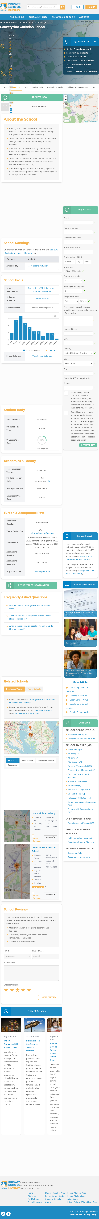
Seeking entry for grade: (74, 286)
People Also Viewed (14, 689)
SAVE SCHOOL (39, 107)
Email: (66, 218)
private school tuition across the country (79, 558)
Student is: (68, 267)
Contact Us (50, 1202)
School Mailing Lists (76, 1196)
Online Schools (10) (76, 794)
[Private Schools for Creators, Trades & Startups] (34, 1025)
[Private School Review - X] (3, 1214)
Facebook (8, 1213)
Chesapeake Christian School (26, 713)
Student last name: (72, 247)
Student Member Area (55, 1193)
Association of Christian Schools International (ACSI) (42, 290)
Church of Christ (42, 299)
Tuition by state (75, 853)
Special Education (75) (78, 781)
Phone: (67, 383)
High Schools (27, 760)
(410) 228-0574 (11, 75)
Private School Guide (54, 1196)
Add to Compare (37, 838)
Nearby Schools (34, 689)
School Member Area (76, 1193)
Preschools (12, 765)
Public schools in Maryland (80, 838)
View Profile (50, 837)
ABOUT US (84, 17)
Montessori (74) (75, 762)
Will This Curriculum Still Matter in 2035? (11, 1044)
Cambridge (10, 46)
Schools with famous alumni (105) (80, 811)
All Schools (12, 760)
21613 (10, 59)
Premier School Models (80, 712)
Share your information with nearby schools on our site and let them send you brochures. (82, 400)
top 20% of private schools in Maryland (31, 251)
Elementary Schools (46, 760)
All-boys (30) (73, 758)
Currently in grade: (72, 276)
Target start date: (71, 297)
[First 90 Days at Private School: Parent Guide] (55, 1025)
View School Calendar (42, 356)
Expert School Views (79, 700)
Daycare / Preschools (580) (80, 766)
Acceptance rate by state (79, 857)
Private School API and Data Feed (82, 1202)
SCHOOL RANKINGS (38, 17)
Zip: (65, 369)
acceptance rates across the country (80, 572)
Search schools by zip (77, 734)
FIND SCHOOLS (17, 17)
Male (68, 271)
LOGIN (78, 7)
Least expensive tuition (37, 266)
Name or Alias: (38, 951)
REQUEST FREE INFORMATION (33, 585)
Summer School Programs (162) (81, 770)
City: (66, 339)
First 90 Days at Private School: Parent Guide (53, 1052)
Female (77, 271)
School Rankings (35, 1202)
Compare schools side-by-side (81, 739)
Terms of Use (76, 1215)
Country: (68, 348)
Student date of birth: (73, 257)
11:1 (48, 481)
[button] (6, 990)
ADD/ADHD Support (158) (79, 790)
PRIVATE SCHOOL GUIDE (63, 17)
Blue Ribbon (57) (75, 749)
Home (30, 1193)
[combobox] (42, 7)
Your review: (9, 962)
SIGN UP (91, 7)
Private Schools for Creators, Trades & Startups (33, 1046)
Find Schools (33, 1199)
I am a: (7, 951)
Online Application (42, 571)
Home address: (70, 329)
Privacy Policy (90, 1215)
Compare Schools (53, 1199)
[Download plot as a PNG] (55, 316)
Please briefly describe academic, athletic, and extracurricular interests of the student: (80, 310)
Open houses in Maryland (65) (81, 823)
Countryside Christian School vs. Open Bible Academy (32, 701)
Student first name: (72, 238)
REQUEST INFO (39, 97)
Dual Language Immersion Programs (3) (79, 776)
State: (66, 359)
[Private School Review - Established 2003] (10, 7)
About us (32, 1196)
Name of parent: (71, 228)
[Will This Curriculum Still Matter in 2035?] (11, 1025)
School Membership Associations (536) (82, 804)
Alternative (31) (74, 785)
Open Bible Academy (43, 710)
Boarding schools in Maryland (81, 842)
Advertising (72, 1199)
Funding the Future (78, 696)
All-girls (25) (73, 754)
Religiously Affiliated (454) (79, 798)
